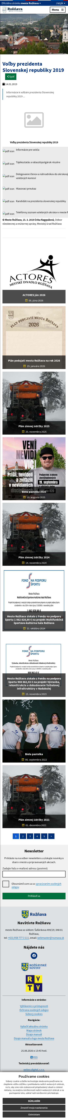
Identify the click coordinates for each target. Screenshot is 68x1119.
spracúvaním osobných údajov (36, 885)
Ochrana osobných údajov (34, 1010)
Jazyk (60, 3)
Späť (11, 76)
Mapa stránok (34, 1030)
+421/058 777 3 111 (18, 937)
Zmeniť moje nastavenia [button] (34, 1107)
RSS (35, 1057)
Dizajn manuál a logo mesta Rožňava (34, 1038)
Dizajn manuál (34, 1034)
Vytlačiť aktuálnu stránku (34, 1026)
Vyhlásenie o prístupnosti (34, 1006)
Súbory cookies (34, 1014)
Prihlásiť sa (34, 896)
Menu (55, 10)
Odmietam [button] (34, 1114)
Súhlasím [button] (34, 1101)
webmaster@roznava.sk (50, 937)
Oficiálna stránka (20, 3)
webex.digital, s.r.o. (34, 1069)
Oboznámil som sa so (36, 885)
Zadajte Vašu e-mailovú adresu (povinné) (25, 868)
